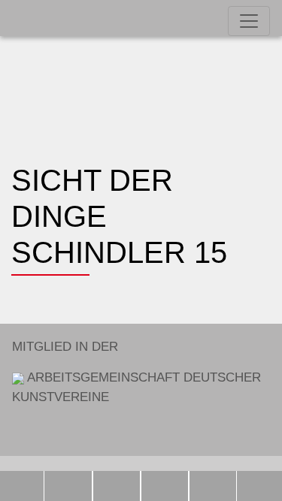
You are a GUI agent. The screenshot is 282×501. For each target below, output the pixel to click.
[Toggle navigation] (249, 21)
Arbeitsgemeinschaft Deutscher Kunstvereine (136, 372)
